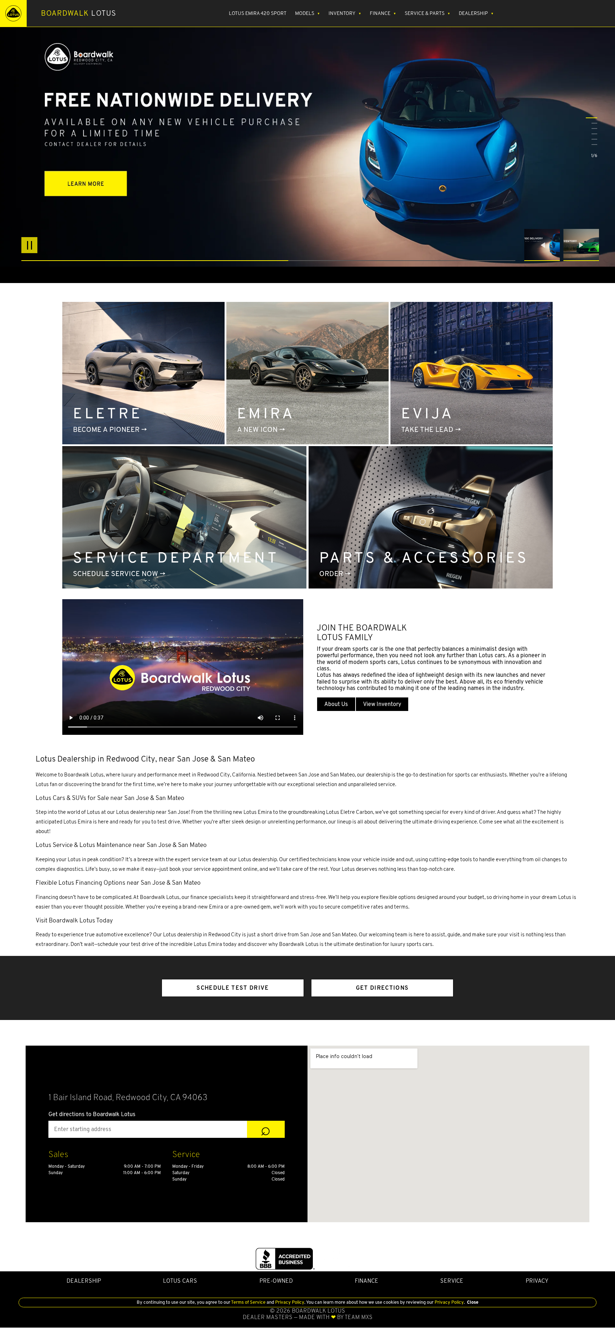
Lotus (78, 13)
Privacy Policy (289, 1302)
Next (581, 245)
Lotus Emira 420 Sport (258, 13)
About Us (336, 704)
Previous (544, 245)
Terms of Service (248, 1302)
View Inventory (382, 704)
